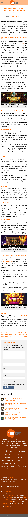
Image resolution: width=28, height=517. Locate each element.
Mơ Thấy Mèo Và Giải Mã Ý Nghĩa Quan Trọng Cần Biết (21, 334)
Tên (4, 362)
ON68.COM (11, 496)
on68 (4, 491)
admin (21, 16)
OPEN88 (5, 503)
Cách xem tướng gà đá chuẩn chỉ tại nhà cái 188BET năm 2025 (7, 334)
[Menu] (2, 2)
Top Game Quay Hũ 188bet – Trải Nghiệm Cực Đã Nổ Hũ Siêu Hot (16, 408)
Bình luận (5, 349)
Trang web (5, 375)
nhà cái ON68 (16, 494)
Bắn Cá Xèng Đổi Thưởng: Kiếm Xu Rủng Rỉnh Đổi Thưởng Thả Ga (15, 418)
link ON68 (9, 497)
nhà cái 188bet (21, 43)
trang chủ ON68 (9, 501)
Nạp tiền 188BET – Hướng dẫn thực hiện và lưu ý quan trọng (15, 399)
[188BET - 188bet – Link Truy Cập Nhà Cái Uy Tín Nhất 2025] (14, 2)
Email (4, 368)
